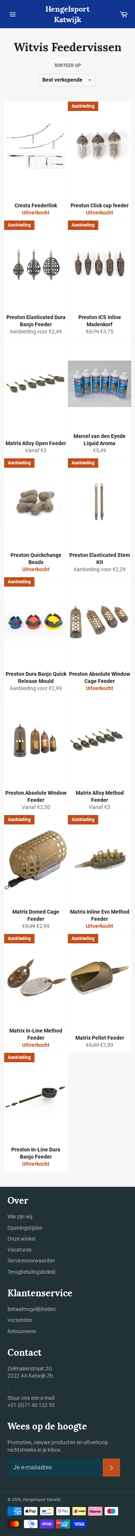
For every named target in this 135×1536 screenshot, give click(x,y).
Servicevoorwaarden (31, 1261)
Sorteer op (67, 65)
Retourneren (22, 1331)
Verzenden (20, 1320)
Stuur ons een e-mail (31, 1398)
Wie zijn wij (20, 1217)
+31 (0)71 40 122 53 (31, 1405)
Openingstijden (25, 1228)
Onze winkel (21, 1239)
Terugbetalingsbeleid (32, 1272)
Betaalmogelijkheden (32, 1309)
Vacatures (20, 1250)
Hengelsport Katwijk (67, 14)
